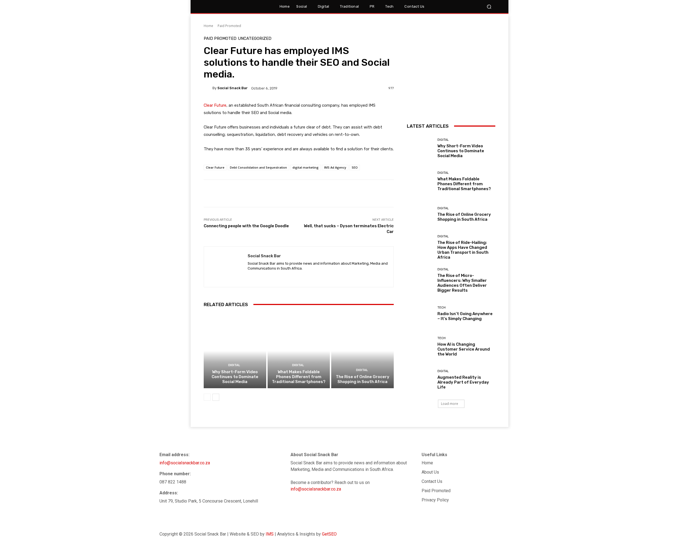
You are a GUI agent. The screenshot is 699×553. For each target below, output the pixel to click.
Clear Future (215, 105)
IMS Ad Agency (335, 167)
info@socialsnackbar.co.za (184, 462)
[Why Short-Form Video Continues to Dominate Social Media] (235, 350)
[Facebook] (524, 534)
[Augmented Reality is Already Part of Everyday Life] (420, 379)
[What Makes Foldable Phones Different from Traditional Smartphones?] (299, 350)
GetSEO (329, 534)
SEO (355, 167)
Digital (234, 365)
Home (208, 25)
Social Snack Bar (232, 88)
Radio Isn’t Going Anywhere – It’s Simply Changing (465, 316)
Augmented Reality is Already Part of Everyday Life (463, 382)
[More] (383, 193)
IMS (270, 534)
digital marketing (305, 167)
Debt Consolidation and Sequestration (258, 167)
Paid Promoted (229, 25)
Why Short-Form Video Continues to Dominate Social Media (235, 376)
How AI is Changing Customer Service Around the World (463, 349)
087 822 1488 (172, 482)
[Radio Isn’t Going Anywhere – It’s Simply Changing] (420, 313)
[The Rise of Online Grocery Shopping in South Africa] (362, 350)
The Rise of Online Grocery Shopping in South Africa (362, 379)
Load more (449, 403)
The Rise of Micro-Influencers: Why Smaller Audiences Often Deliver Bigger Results (462, 283)
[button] (470, 6)
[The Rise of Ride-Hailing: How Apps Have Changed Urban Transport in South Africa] (420, 247)
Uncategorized (254, 39)
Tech (441, 307)
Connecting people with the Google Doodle (246, 225)
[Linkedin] (250, 277)
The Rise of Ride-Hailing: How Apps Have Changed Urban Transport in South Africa (462, 250)
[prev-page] (207, 397)
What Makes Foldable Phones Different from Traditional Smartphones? (298, 376)
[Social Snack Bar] (208, 88)
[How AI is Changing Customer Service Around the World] (420, 346)
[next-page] (215, 397)
